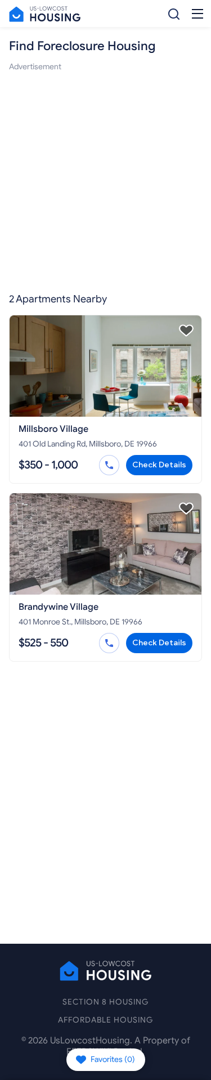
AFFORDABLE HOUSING (105, 1020)
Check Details (159, 465)
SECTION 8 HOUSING (105, 1002)
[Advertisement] (105, 178)
